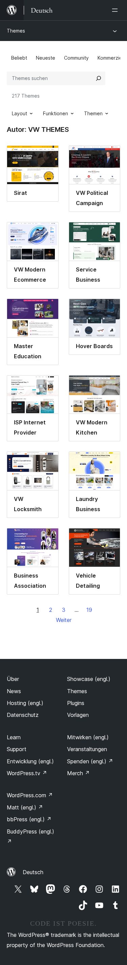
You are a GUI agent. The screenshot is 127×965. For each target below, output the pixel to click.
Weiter (63, 620)
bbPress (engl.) (29, 819)
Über (13, 679)
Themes (16, 31)
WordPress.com (30, 795)
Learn (14, 737)
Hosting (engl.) (25, 703)
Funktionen (55, 113)
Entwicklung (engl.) (30, 761)
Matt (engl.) (25, 807)
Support (16, 749)
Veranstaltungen (87, 749)
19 (89, 609)
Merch (78, 773)
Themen (93, 113)
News (14, 691)
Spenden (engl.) (90, 761)
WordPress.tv (27, 773)
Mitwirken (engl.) (88, 737)
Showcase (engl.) (88, 679)
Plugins (75, 703)
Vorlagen (78, 714)
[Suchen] (98, 78)
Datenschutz (23, 714)
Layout (19, 113)
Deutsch (33, 872)
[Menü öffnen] (116, 10)
